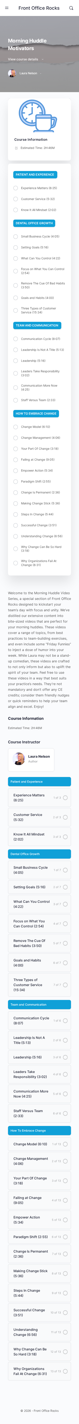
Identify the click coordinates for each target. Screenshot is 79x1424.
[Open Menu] (6, 7)
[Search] (71, 8)
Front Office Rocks (39, 8)
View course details (23, 59)
